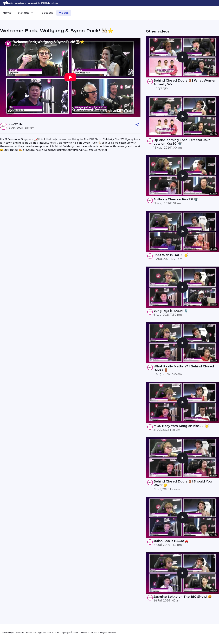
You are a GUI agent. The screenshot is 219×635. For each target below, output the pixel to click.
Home (7, 12)
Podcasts (46, 12)
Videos (64, 12)
